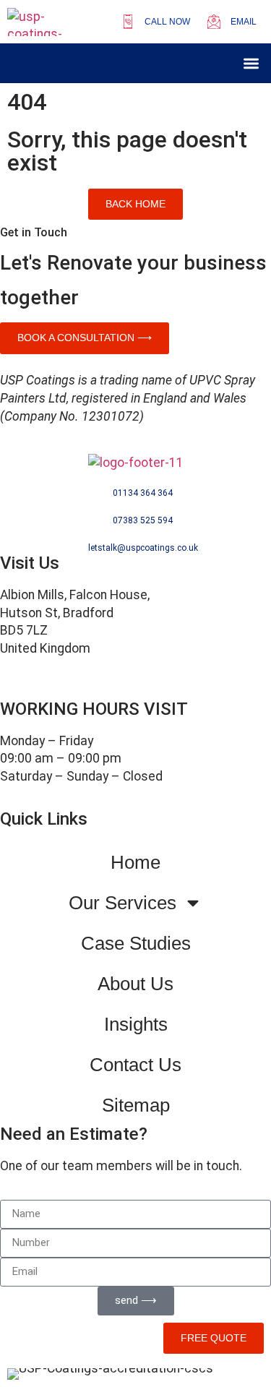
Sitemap (136, 1105)
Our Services (122, 903)
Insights (136, 1024)
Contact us (135, 1064)
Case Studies (136, 943)
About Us (135, 984)
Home (135, 862)
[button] (251, 63)
